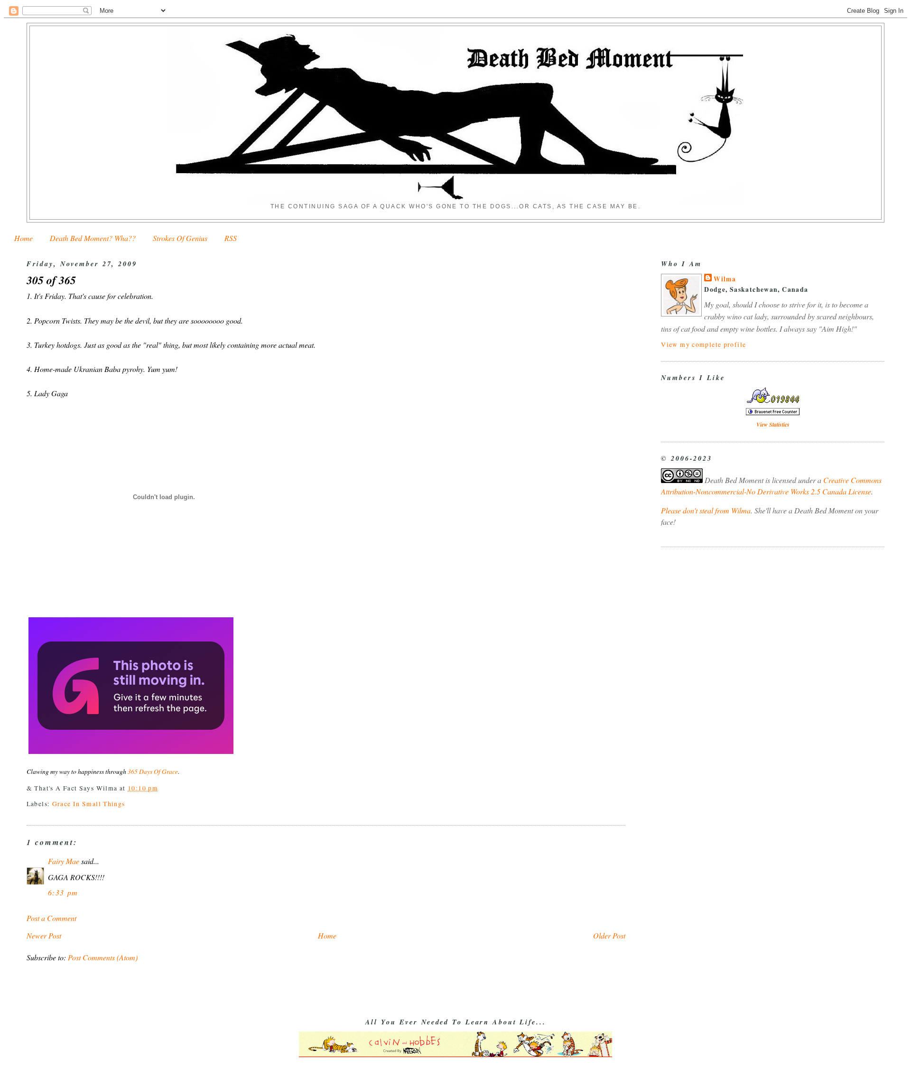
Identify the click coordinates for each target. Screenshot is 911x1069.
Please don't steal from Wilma (706, 510)
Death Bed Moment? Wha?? (93, 238)
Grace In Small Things (88, 803)
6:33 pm (63, 892)
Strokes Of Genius (180, 238)
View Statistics (773, 424)
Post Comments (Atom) (103, 957)
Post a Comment (51, 918)
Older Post (609, 935)
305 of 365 (51, 280)
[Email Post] (161, 787)
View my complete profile (703, 344)
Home (23, 238)
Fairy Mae (63, 861)
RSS (230, 238)
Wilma (725, 279)
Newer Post (44, 935)
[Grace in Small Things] (131, 753)
